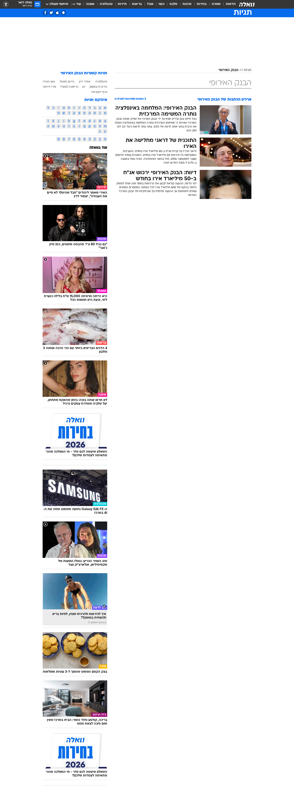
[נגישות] (6, 4)
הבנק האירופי (228, 70)
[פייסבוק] (45, 13)
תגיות (247, 70)
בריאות (137, 4)
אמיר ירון (84, 81)
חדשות (231, 4)
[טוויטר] (51, 13)
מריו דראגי (49, 86)
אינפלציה (101, 81)
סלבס (173, 4)
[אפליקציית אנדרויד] (63, 13)
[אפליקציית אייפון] (57, 13)
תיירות (122, 4)
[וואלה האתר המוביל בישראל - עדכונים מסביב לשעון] (247, 4)
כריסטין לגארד (69, 86)
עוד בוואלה (98, 148)
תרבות (187, 4)
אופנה (90, 4)
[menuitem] (228, 4)
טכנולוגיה (106, 4)
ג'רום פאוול (67, 81)
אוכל (150, 4)
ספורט (216, 4)
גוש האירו (49, 81)
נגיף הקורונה (99, 91)
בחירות (202, 4)
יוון (84, 86)
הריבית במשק (98, 86)
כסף (161, 4)
